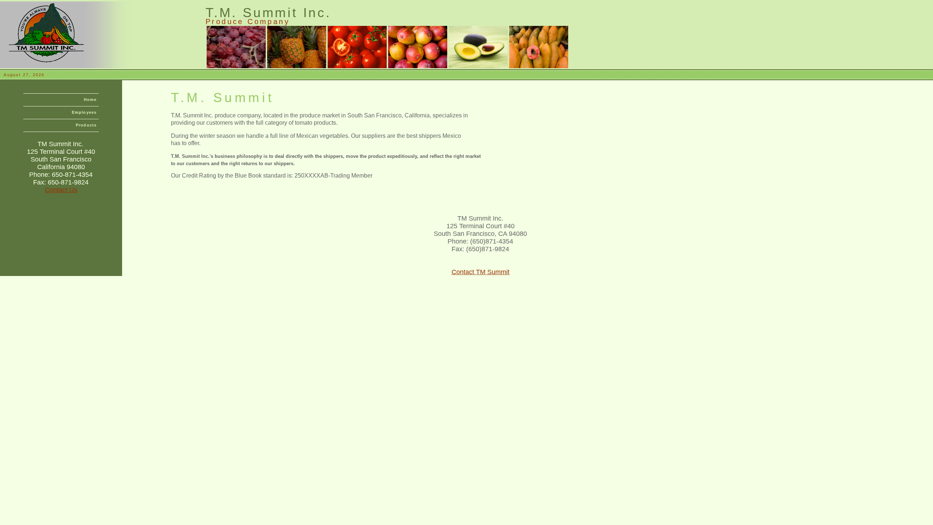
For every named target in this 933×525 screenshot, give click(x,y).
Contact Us (61, 190)
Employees (84, 112)
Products (86, 125)
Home (90, 99)
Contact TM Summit (481, 272)
